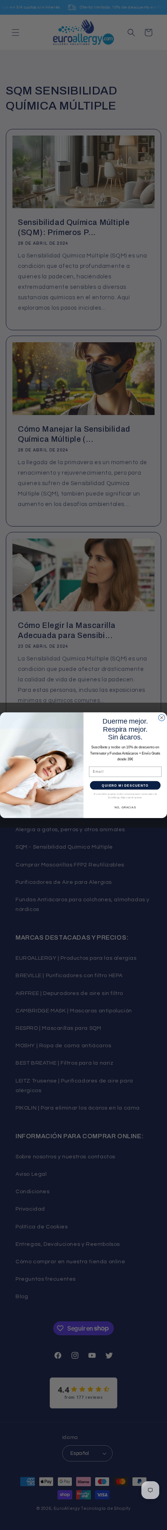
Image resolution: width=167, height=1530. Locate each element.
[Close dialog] (161, 717)
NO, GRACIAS (125, 807)
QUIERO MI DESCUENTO (125, 785)
